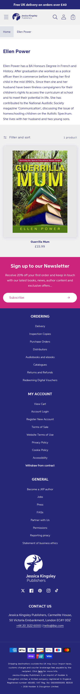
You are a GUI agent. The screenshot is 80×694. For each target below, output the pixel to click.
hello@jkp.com (53, 625)
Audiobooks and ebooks (40, 357)
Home (6, 31)
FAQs (40, 512)
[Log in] (63, 17)
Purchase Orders (40, 341)
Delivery (40, 326)
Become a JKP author (40, 489)
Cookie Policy (40, 450)
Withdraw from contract (40, 465)
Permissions (40, 527)
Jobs (40, 496)
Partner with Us (40, 520)
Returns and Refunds (40, 372)
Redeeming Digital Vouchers (40, 380)
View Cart (40, 403)
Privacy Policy (40, 442)
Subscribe (16, 297)
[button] (6, 17)
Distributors (40, 349)
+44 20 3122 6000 (28, 625)
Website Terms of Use (40, 434)
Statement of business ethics (40, 543)
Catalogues (40, 364)
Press (40, 504)
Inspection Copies (40, 333)
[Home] (24, 17)
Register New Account (40, 419)
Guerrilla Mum (40, 241)
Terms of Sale (40, 426)
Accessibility (40, 457)
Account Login (40, 411)
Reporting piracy (40, 535)
